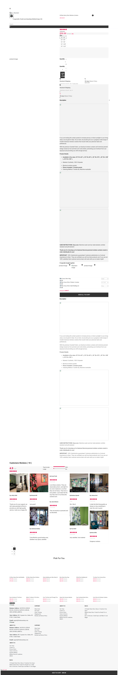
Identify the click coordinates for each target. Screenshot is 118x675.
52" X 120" (63, 46)
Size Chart (37, 610)
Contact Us (62, 610)
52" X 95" (63, 42)
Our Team (62, 609)
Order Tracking (38, 612)
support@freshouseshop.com (20, 620)
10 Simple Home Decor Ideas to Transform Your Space (22, 663)
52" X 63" (63, 37)
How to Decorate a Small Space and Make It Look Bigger (23, 666)
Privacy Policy (63, 612)
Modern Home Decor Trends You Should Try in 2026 (22, 664)
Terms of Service (63, 614)
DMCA (61, 619)
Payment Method (63, 615)
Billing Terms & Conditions (66, 617)
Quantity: (62, 59)
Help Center (37, 609)
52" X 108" (63, 44)
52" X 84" (63, 39)
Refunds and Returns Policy (41, 615)
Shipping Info (38, 614)
